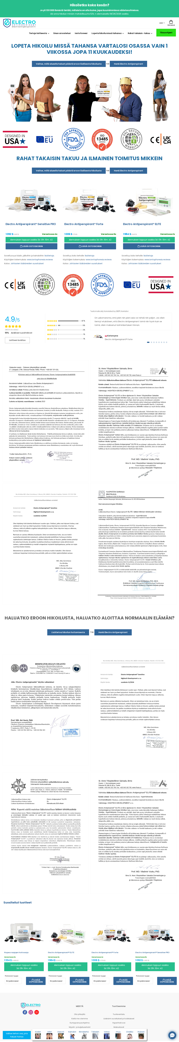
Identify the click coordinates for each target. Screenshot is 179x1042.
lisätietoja (49, 255)
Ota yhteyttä (79, 1014)
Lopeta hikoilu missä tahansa (106, 33)
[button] (148, 342)
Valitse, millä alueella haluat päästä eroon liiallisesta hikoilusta (69, 63)
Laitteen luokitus (17, 340)
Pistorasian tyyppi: (11, 976)
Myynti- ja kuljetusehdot (79, 1027)
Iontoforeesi (81, 33)
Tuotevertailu (119, 1014)
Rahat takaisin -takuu (139, 33)
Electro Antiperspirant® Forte (105, 952)
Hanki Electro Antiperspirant (128, 63)
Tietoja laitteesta (38, 33)
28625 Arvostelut (11, 329)
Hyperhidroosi (118, 1022)
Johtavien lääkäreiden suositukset (27, 263)
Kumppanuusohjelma (80, 1022)
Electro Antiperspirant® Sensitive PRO (152, 952)
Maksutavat (119, 1027)
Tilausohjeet (166, 32)
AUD (161, 23)
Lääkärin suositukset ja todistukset (118, 1018)
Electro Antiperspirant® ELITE (61, 952)
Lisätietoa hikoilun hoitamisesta (68, 632)
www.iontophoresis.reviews (40, 259)
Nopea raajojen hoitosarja (16, 952)
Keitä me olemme (79, 1018)
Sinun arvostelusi (62, 33)
